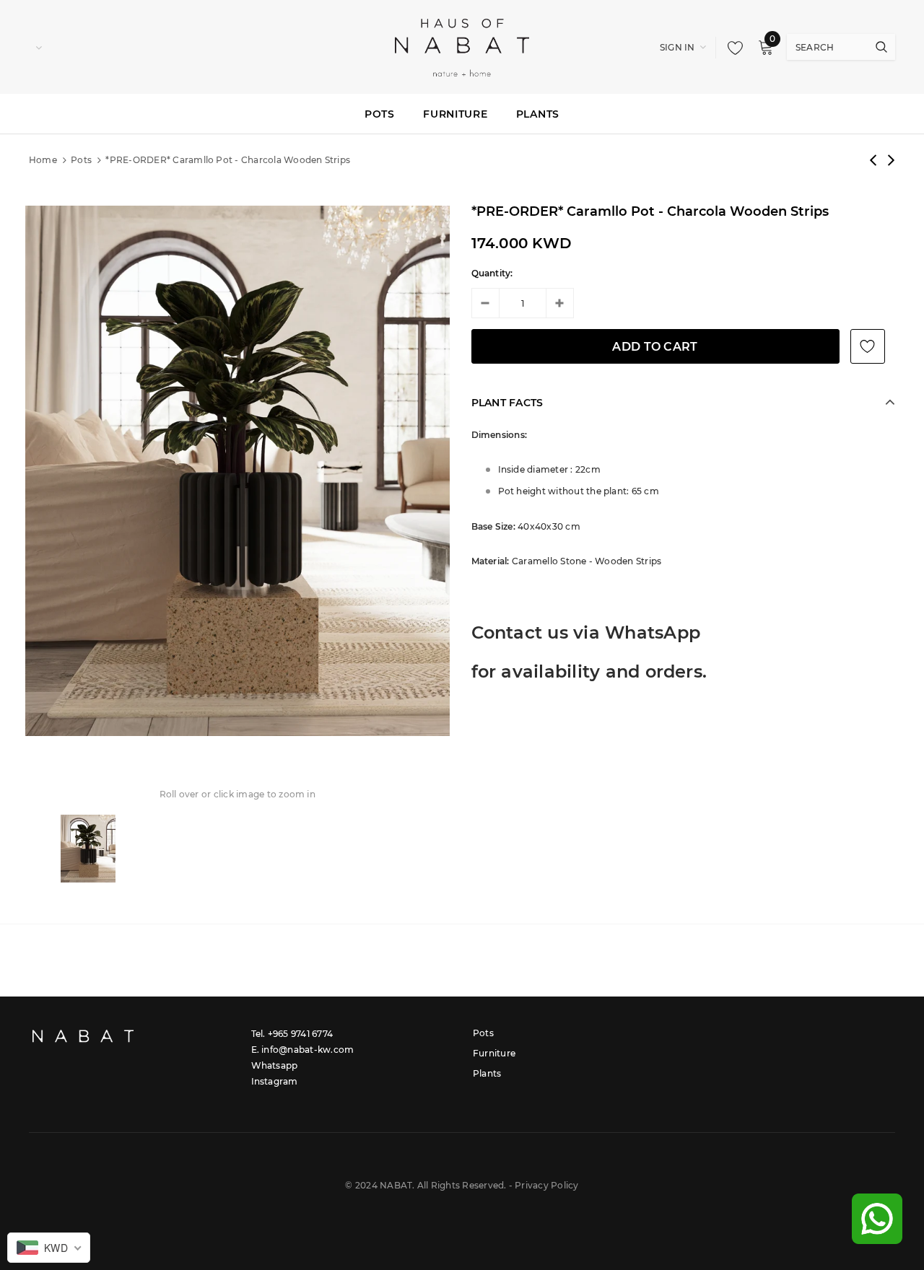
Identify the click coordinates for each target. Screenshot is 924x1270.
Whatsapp (274, 1065)
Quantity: (492, 273)
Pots (81, 159)
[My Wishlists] (731, 48)
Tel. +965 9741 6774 (292, 1033)
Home (43, 159)
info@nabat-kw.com (307, 1049)
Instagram (274, 1081)
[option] (237, 471)
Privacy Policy (546, 1185)
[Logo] (462, 46)
